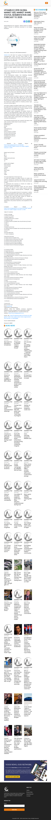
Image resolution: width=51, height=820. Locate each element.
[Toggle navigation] (46, 3)
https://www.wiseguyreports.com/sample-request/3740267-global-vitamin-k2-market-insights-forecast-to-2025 (16, 146)
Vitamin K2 (6, 55)
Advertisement (29, 794)
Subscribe (14, 809)
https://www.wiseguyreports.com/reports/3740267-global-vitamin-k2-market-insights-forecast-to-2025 (18, 209)
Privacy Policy (29, 792)
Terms (27, 790)
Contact (28, 796)
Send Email (9, 306)
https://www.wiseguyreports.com (16, 313)
